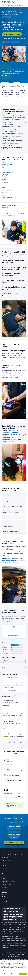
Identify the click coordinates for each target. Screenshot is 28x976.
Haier (6, 96)
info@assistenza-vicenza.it (10, 432)
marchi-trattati (14, 5)
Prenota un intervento (13, 775)
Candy (3, 96)
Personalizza (14, 973)
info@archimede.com (15, 956)
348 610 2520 (11, 761)
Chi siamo (4, 894)
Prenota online (15, 42)
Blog (3, 898)
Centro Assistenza (6, 5)
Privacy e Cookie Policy (7, 901)
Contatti (3, 896)
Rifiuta (5, 973)
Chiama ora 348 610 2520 (12, 34)
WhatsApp (6, 42)
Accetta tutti (23, 973)
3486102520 (5, 75)
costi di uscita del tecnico (8, 215)
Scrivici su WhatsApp (12, 766)
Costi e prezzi (5, 900)
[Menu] (25, 1)
